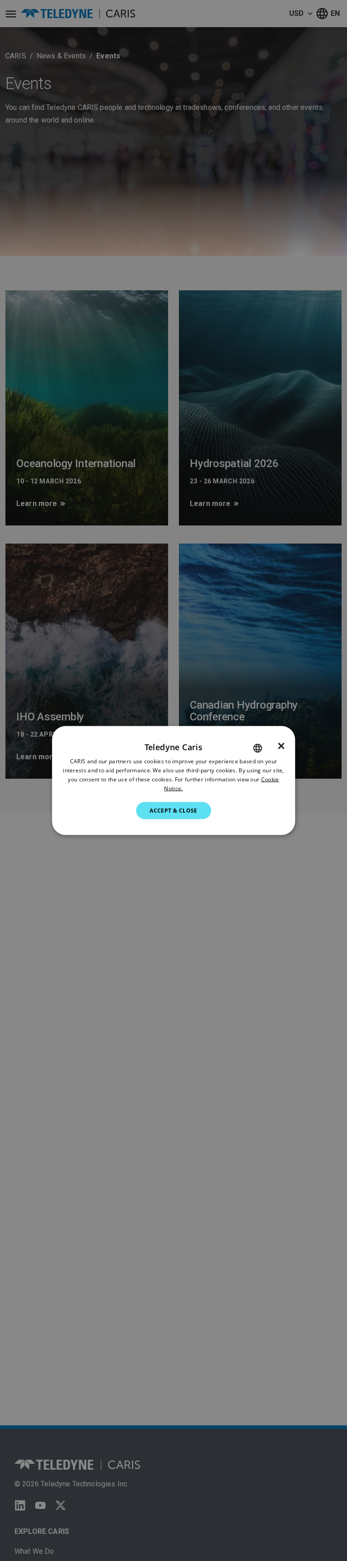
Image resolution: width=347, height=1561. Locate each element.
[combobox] (257, 748)
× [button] (281, 746)
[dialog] (173, 780)
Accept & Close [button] (173, 810)
